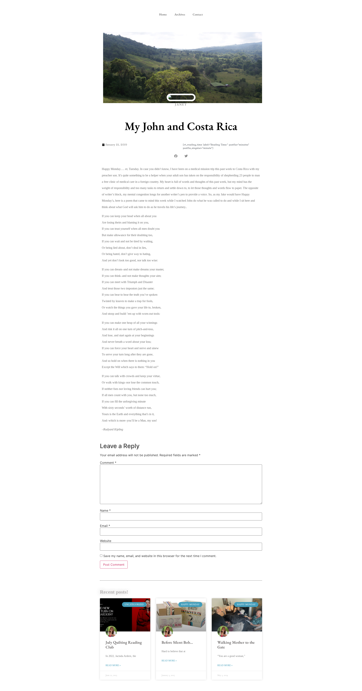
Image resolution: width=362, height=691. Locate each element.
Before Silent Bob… (177, 642)
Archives (179, 14)
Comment (108, 462)
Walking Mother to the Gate (236, 645)
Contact (198, 14)
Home (163, 14)
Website (105, 540)
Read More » (113, 665)
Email (105, 525)
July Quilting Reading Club (124, 645)
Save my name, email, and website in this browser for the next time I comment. (159, 555)
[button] (176, 156)
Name (105, 510)
